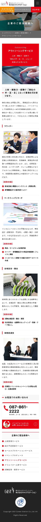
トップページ (7, 33)
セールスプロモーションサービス (18, 451)
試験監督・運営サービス (15, 469)
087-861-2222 (18, 409)
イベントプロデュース (14, 455)
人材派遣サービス (12, 441)
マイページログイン (22, 9)
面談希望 (36, 9)
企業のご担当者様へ (22, 33)
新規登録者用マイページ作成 (7, 10)
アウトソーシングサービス (16, 460)
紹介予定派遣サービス (14, 446)
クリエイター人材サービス (16, 465)
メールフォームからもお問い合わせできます (20, 424)
